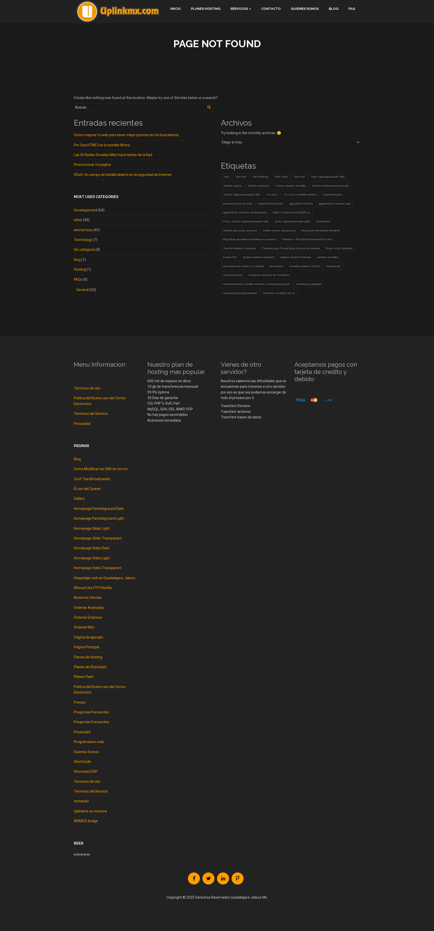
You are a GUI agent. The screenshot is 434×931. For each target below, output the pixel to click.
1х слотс (272, 194)
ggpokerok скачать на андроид (245, 212)
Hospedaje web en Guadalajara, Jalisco (104, 578)
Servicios (239, 9)
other (78, 220)
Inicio (175, 9)
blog (77, 260)
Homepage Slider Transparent (98, 538)
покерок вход (232, 275)
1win (226, 176)
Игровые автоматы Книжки (321, 230)
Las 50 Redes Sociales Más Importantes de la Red (113, 155)
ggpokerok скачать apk (335, 203)
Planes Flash (84, 677)
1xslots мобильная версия (330, 185)
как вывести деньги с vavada (243, 266)
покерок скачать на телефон (268, 275)
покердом (333, 266)
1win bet (240, 176)
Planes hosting (205, 9)
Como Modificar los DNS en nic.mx (101, 469)
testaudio (81, 801)
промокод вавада (308, 284)
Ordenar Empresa (88, 617)
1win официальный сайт (328, 176)
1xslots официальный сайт (241, 194)
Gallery (79, 499)
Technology (83, 240)
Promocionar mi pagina (92, 165)
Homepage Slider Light (92, 528)
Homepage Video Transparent (98, 568)
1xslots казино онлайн (290, 185)
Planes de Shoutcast (90, 667)
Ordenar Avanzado (89, 608)
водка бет (230, 257)
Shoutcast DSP (86, 771)
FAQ (351, 9)
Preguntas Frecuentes (91, 712)
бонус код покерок (339, 248)
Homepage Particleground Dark (99, 509)
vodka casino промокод (279, 230)
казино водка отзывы (296, 257)
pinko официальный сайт (292, 221)
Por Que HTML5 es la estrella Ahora (102, 145)
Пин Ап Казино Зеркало (239, 248)
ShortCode (82, 762)
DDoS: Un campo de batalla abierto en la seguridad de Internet (123, 175)
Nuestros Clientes (88, 598)
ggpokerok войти (301, 203)
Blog (333, 9)
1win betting (260, 176)
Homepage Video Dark (91, 548)
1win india (281, 176)
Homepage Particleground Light (99, 518)
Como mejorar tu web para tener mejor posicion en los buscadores (126, 135)
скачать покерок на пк (279, 293)
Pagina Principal (86, 647)
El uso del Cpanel (87, 489)
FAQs (78, 279)
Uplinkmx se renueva (90, 811)
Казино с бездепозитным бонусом (306, 239)
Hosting (80, 269)
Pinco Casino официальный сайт (246, 221)
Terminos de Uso (87, 388)
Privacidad (82, 424)
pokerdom (323, 221)
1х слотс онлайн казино (300, 194)
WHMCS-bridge (86, 821)
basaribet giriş (332, 194)
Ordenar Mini (84, 627)
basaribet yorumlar (270, 203)
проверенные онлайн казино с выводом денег (256, 284)
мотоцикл (276, 266)
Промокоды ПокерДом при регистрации (291, 248)
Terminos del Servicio (91, 414)
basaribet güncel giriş (237, 203)
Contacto (271, 9)
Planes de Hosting (88, 657)
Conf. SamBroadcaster (92, 479)
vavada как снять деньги (240, 230)
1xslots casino (232, 185)
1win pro (299, 176)
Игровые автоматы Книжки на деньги (249, 239)
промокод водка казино (240, 293)
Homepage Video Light (92, 558)
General (82, 290)
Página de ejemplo (88, 637)
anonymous (83, 230)
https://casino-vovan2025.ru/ (291, 212)
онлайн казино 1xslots (304, 266)
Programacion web (89, 742)
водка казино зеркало (259, 257)
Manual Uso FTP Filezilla (93, 588)
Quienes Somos (305, 9)
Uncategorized (85, 210)
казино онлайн (327, 257)
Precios (80, 702)
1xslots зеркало (258, 185)
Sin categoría (84, 250)
